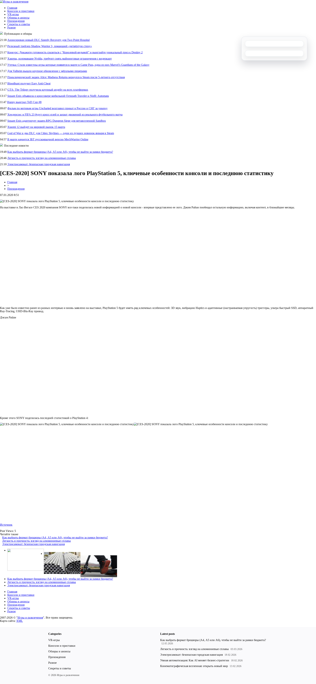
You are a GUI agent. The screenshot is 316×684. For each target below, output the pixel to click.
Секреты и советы (18, 24)
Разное (11, 27)
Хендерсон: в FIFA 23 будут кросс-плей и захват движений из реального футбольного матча (65, 114)
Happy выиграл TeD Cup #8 (24, 102)
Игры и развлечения (30, 617)
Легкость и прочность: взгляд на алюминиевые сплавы (41, 158)
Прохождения (16, 20)
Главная (12, 7)
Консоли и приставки (20, 11)
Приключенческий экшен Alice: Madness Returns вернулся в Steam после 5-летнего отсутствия (66, 77)
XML (19, 620)
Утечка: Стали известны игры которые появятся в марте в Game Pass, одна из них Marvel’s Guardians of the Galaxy (78, 64)
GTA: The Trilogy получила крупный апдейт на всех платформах (47, 89)
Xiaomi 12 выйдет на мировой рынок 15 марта (36, 127)
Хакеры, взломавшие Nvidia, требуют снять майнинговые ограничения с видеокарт (59, 58)
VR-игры (13, 14)
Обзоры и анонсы (18, 17)
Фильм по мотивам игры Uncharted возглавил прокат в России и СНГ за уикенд (57, 108)
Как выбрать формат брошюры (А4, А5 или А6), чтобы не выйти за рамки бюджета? (60, 151)
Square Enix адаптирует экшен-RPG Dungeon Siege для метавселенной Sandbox (56, 120)
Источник (6, 524)
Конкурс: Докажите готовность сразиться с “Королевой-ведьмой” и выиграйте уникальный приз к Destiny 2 (75, 52)
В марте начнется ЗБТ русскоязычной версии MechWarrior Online (47, 139)
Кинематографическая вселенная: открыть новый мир (194, 666)
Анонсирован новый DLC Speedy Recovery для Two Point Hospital (48, 39)
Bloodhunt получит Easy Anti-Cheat (28, 83)
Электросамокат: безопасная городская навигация (38, 164)
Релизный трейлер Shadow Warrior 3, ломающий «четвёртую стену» (49, 46)
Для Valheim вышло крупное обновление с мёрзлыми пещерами (47, 71)
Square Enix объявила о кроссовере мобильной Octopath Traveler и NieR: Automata (58, 95)
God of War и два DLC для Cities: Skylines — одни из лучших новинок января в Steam (60, 133)
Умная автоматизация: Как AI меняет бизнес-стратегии (194, 660)
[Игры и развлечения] (14, 1)
